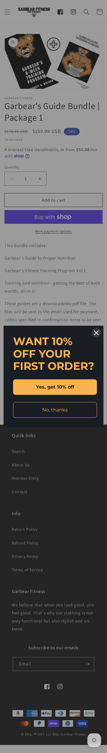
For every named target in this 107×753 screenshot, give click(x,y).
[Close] (96, 333)
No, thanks (55, 410)
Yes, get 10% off (55, 387)
